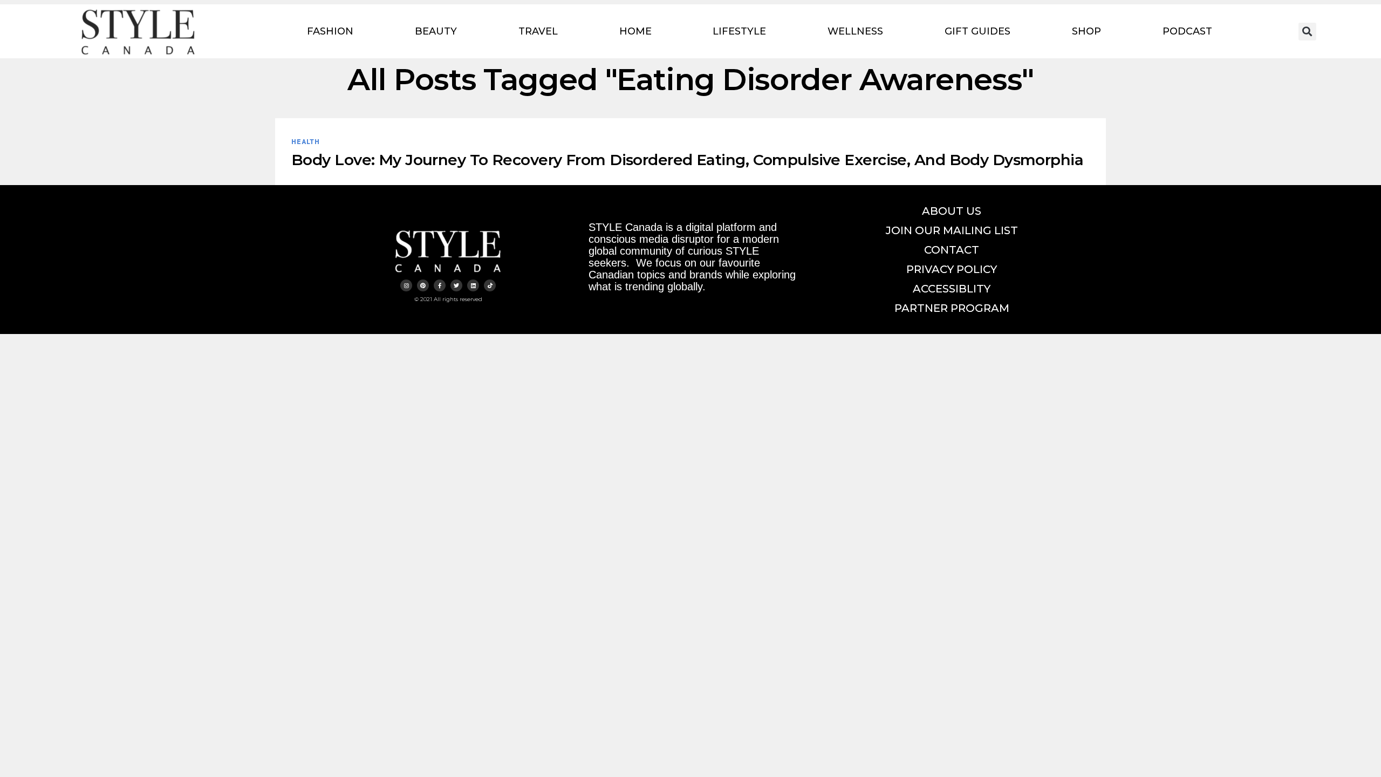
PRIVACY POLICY (951, 269)
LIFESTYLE (739, 31)
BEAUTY (436, 31)
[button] (1307, 31)
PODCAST (1187, 31)
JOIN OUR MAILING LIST (952, 230)
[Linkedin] (473, 285)
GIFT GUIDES (977, 31)
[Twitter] (456, 285)
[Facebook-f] (440, 285)
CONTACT (951, 249)
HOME (635, 31)
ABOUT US (951, 211)
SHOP (1086, 31)
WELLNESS (855, 31)
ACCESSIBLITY (951, 288)
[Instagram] (406, 285)
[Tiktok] (490, 285)
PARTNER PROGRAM (951, 308)
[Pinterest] (423, 285)
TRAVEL (538, 31)
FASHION (330, 31)
